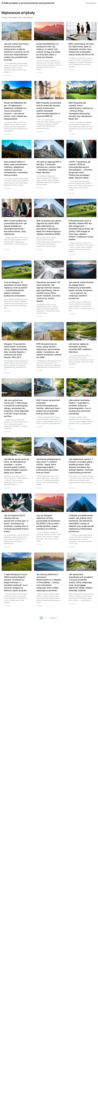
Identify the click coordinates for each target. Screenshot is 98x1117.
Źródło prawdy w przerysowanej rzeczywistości (28, 3)
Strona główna (91, 3)
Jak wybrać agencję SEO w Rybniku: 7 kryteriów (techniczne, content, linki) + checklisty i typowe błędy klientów (48, 167)
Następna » (53, 618)
